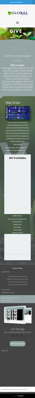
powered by (17, 395)
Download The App (17, 344)
